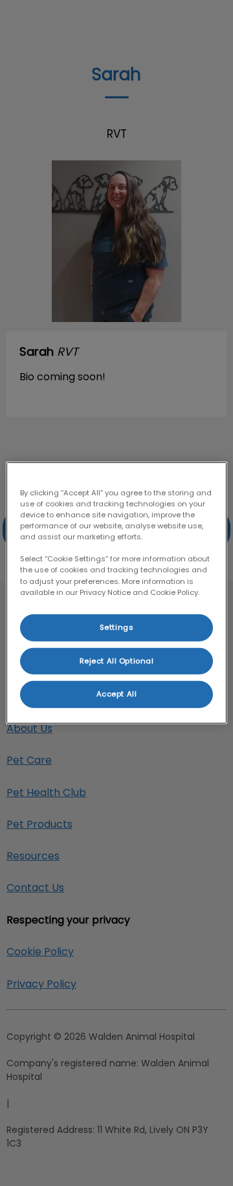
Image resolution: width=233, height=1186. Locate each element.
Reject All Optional (117, 660)
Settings (117, 626)
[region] (116, 593)
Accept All (116, 694)
